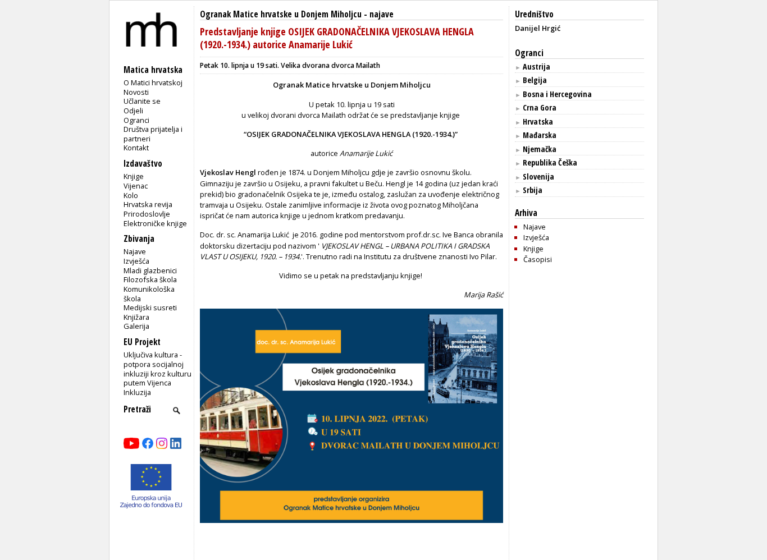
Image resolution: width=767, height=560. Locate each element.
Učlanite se (142, 101)
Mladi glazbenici (150, 270)
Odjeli (133, 110)
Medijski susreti (150, 307)
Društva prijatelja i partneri (153, 134)
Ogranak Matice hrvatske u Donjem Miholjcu (281, 14)
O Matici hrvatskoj (153, 82)
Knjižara (136, 317)
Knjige (134, 176)
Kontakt (136, 148)
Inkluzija (137, 392)
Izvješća (136, 261)
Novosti (136, 92)
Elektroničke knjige (155, 223)
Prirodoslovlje (147, 214)
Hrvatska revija (148, 204)
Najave (135, 251)
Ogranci (136, 120)
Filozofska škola (150, 279)
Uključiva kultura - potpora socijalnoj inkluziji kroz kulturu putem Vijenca (157, 369)
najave (381, 14)
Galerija (136, 326)
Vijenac (136, 186)
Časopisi (537, 259)
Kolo (131, 195)
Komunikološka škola (149, 294)
